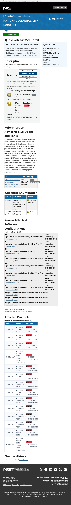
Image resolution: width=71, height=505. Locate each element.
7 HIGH (27, 105)
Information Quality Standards (52, 494)
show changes (23, 460)
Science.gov (36, 496)
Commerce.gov (26, 496)
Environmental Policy (22, 494)
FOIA (12, 494)
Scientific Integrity (35, 494)
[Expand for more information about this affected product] (6, 329)
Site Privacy (7, 492)
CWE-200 (8, 200)
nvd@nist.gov (9, 172)
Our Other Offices (26, 485)
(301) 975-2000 (8, 482)
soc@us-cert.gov (62, 483)
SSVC (28, 79)
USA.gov (44, 496)
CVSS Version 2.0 (28, 76)
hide (19, 232)
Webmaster (7, 485)
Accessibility (16, 492)
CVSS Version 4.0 (28, 71)
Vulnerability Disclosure (49, 492)
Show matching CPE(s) (12, 239)
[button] (60, 7)
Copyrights (36, 492)
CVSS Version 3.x (28, 73)
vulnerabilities (11, 34)
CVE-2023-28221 (49, 50)
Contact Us (15, 485)
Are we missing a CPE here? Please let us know (18, 311)
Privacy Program (26, 492)
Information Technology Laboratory (17, 16)
